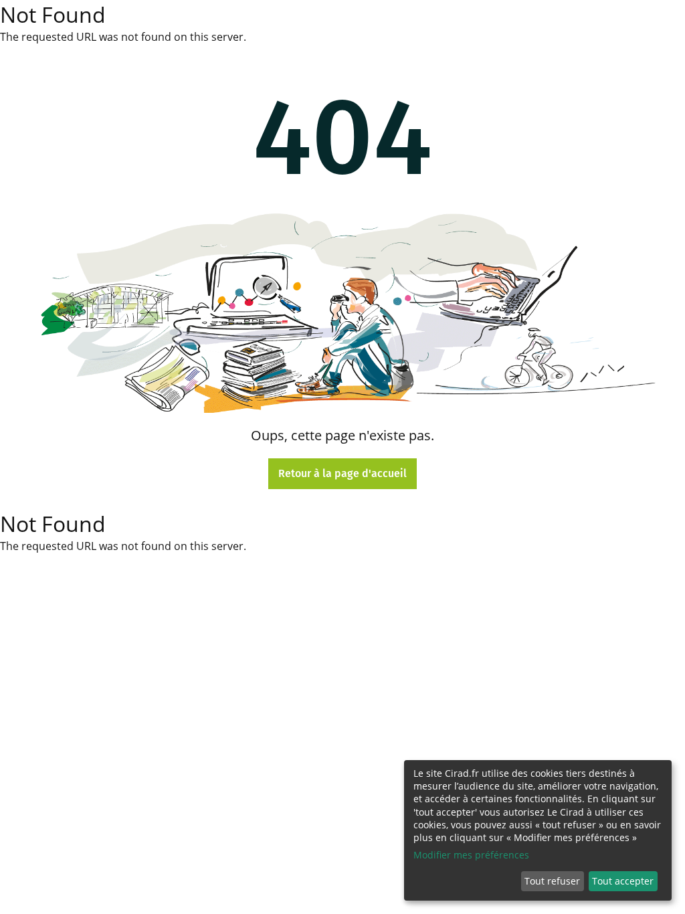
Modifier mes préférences (471, 854)
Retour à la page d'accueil (342, 473)
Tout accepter (623, 881)
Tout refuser (552, 881)
